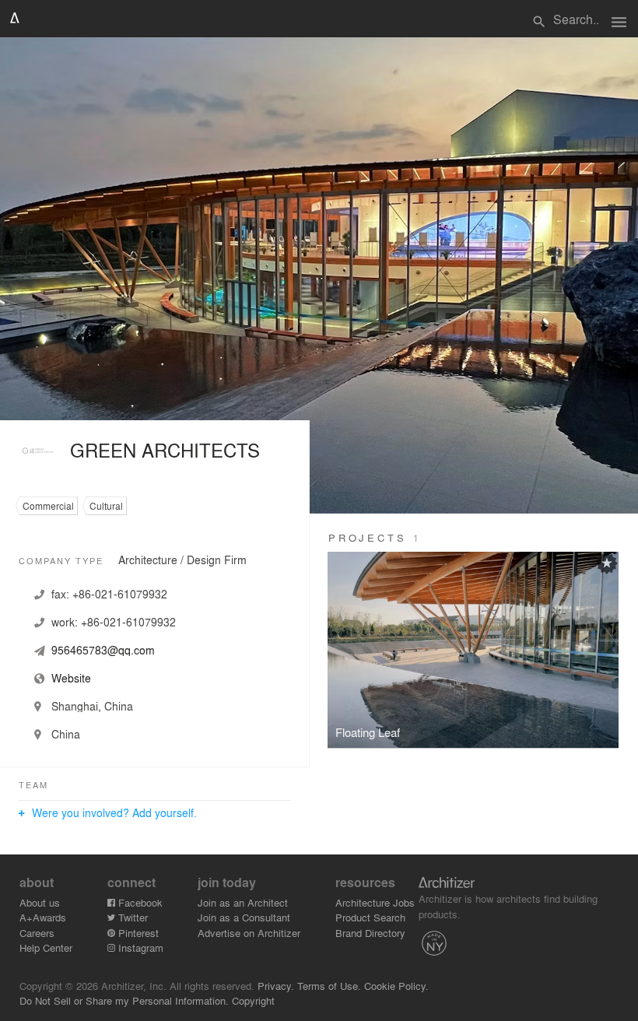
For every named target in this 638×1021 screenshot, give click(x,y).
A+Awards (42, 917)
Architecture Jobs (375, 902)
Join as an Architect (243, 902)
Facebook (139, 902)
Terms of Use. (329, 985)
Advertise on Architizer (249, 932)
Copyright (253, 1000)
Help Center (45, 947)
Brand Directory (370, 932)
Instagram (139, 947)
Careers (36, 932)
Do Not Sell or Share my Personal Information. (124, 1000)
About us (39, 902)
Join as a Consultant (244, 917)
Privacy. (276, 985)
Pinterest (137, 932)
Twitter (131, 917)
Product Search (370, 917)
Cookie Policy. (396, 985)
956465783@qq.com (103, 650)
